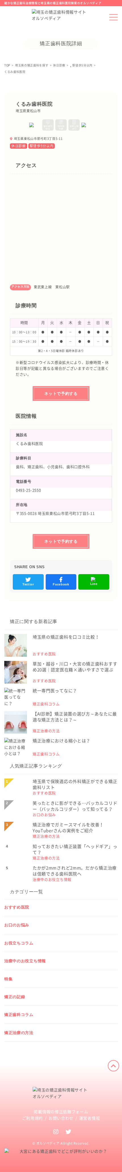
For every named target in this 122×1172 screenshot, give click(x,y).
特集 (8, 979)
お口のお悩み (16, 925)
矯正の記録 (14, 996)
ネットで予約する (61, 393)
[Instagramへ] (56, 1131)
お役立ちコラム (18, 943)
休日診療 (18, 146)
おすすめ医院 (16, 907)
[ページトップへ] (113, 1065)
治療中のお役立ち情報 (25, 961)
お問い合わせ (61, 1118)
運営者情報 (89, 1118)
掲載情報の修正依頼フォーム (61, 1112)
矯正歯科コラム (18, 1014)
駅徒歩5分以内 (42, 146)
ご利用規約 (32, 1118)
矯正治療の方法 (18, 1032)
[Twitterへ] (68, 1131)
